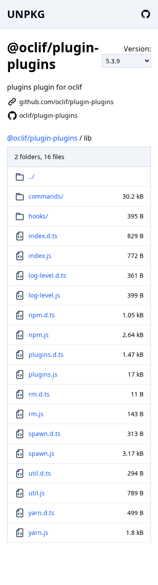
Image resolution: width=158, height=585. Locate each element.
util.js (37, 493)
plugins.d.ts (46, 354)
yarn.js (38, 532)
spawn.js (41, 453)
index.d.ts (43, 236)
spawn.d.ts (45, 433)
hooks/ (38, 216)
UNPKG (26, 14)
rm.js (36, 414)
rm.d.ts (39, 394)
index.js (40, 255)
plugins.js (43, 374)
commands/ (46, 196)
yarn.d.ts (41, 513)
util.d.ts (40, 473)
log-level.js (44, 295)
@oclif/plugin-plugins (42, 138)
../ (31, 176)
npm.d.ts (42, 315)
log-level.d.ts (47, 275)
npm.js (39, 335)
